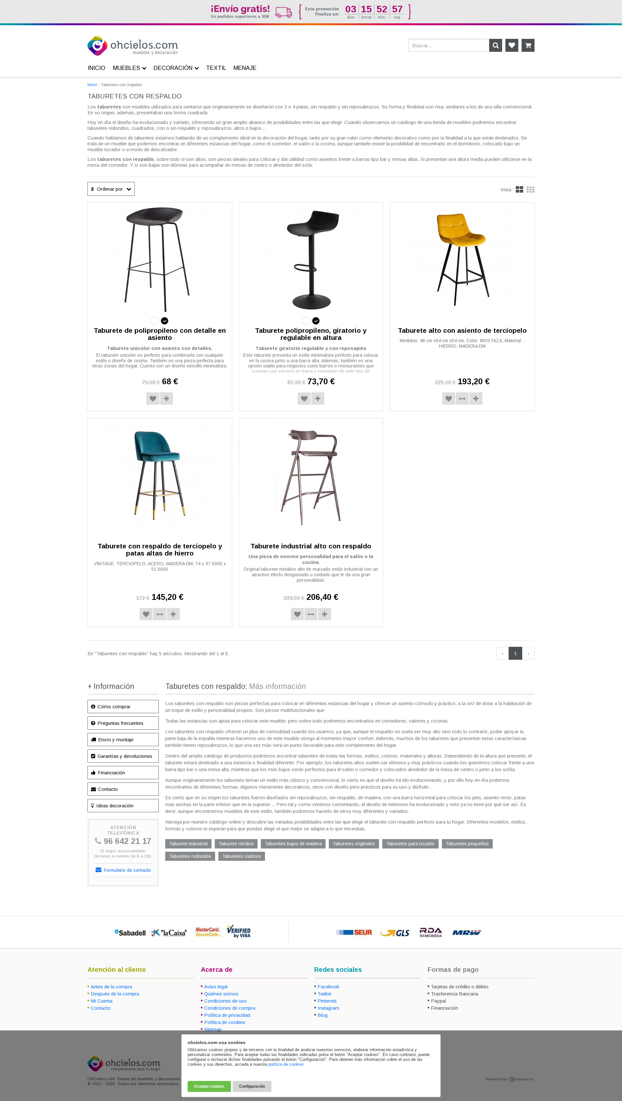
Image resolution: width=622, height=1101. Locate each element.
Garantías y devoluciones (124, 756)
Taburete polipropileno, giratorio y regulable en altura (311, 334)
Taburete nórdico (236, 843)
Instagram (328, 1008)
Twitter (324, 993)
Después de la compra (115, 993)
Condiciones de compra (229, 1008)
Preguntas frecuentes (120, 723)
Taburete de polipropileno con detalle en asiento (160, 334)
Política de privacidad (227, 1015)
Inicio (92, 85)
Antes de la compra (111, 986)
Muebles (126, 68)
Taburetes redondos (190, 856)
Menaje (245, 68)
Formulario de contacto (127, 870)
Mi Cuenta (101, 1001)
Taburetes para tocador (410, 843)
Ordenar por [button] (109, 189)
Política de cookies (224, 1022)
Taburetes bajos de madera (293, 843)
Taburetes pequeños (467, 843)
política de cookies (286, 1064)
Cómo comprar (113, 706)
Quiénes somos (221, 993)
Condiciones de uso (225, 1001)
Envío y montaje (115, 739)
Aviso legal (215, 986)
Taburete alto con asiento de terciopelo (462, 330)
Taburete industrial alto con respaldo (310, 546)
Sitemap (213, 1029)
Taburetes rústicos (241, 856)
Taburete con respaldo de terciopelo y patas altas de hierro (160, 549)
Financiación (111, 772)
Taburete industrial (188, 843)
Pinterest (327, 1001)
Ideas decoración (114, 805)
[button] (530, 189)
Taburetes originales (354, 843)
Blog (322, 1015)
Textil (216, 68)
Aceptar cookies (209, 1086)
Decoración (173, 68)
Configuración (252, 1086)
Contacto (107, 789)
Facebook (328, 986)
